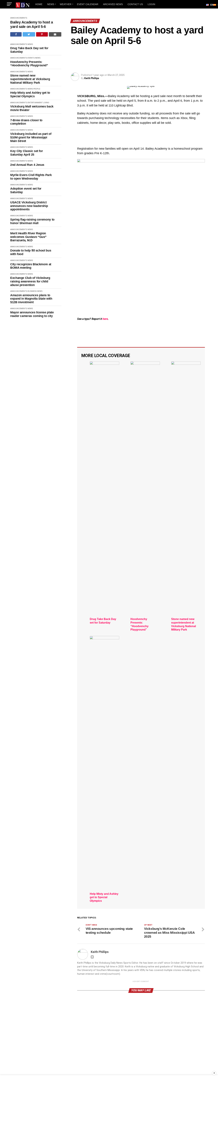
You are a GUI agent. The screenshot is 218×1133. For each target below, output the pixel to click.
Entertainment (35, 103)
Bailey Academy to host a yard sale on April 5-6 (31, 24)
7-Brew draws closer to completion (26, 122)
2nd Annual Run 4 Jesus (27, 164)
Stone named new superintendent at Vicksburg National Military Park (30, 79)
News (50, 4)
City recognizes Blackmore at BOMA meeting (30, 266)
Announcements (18, 18)
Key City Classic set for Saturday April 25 (26, 152)
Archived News (113, 4)
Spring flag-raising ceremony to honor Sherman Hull (32, 221)
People (36, 89)
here (105, 319)
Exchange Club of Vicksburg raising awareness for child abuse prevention (30, 281)
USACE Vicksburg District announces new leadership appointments (29, 206)
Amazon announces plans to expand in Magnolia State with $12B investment (31, 298)
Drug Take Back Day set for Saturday (29, 49)
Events (31, 58)
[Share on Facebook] (16, 34)
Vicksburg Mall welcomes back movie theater (31, 108)
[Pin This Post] (42, 34)
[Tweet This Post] (29, 34)
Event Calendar (87, 4)
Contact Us (135, 4)
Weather (65, 4)
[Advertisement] (109, 1104)
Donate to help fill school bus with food (30, 252)
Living (46, 103)
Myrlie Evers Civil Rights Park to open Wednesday (31, 176)
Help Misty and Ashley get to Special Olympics (30, 94)
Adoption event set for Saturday (25, 190)
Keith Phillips (91, 78)
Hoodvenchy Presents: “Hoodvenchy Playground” (29, 63)
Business (32, 291)
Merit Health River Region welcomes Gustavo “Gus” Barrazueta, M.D (28, 237)
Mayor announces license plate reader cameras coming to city (32, 314)
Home (38, 4)
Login (151, 4)
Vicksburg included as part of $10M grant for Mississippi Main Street (30, 137)
